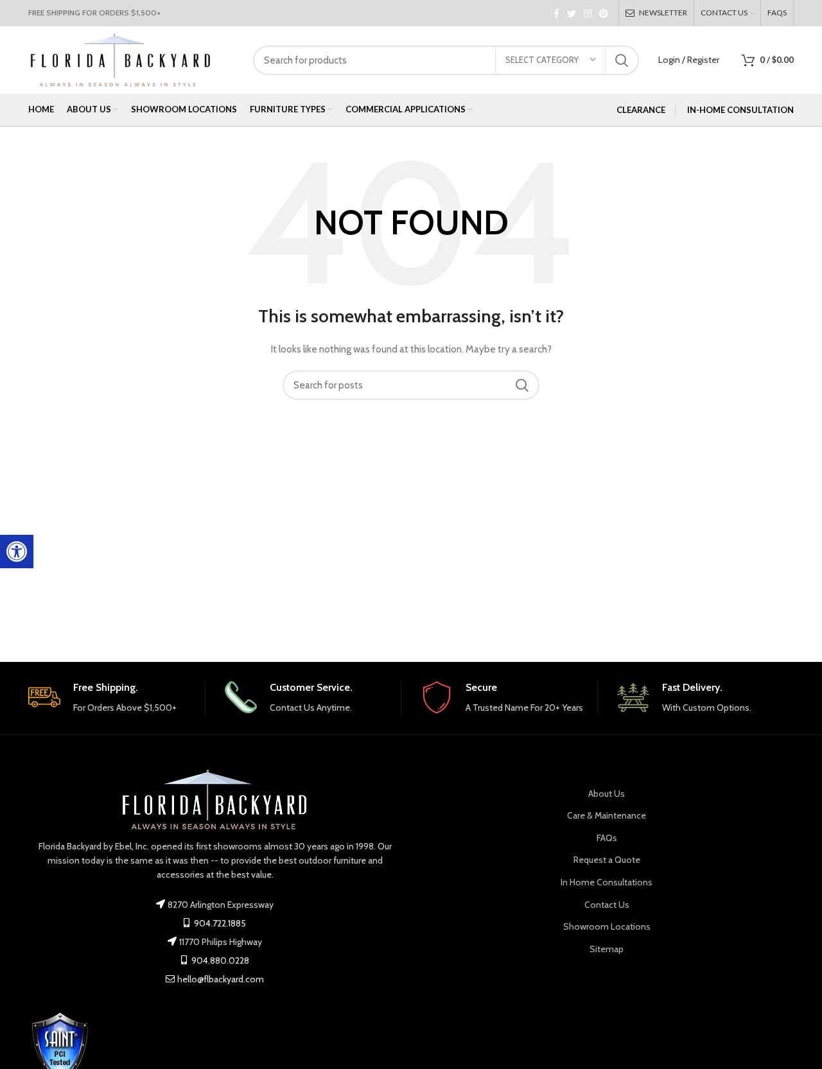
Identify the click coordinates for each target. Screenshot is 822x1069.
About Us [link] (606, 793)
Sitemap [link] (607, 949)
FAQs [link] (607, 838)
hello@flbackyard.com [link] (220, 979)
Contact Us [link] (606, 904)
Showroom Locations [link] (607, 926)
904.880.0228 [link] (219, 960)
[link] (16, 551)
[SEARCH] (622, 60)
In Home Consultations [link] (606, 882)
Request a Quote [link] (606, 859)
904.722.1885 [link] (219, 923)
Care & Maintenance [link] (606, 815)
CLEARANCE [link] (640, 110)
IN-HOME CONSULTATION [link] (740, 110)
